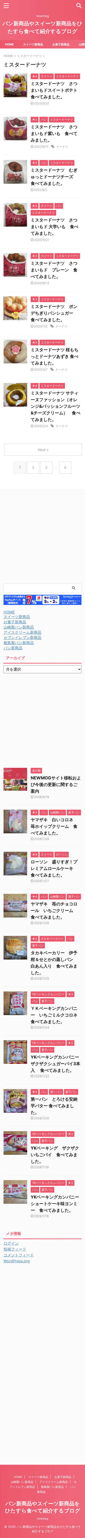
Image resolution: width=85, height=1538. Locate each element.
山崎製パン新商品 (19, 627)
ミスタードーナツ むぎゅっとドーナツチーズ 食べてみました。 (54, 177)
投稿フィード (15, 1249)
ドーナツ (62, 146)
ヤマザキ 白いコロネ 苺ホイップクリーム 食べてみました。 (54, 826)
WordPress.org (17, 1261)
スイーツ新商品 (33, 44)
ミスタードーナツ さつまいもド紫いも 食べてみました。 (54, 133)
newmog (42, 1518)
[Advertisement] (42, 536)
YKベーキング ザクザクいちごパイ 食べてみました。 (55, 1155)
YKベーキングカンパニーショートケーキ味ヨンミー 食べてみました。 (55, 1204)
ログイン (11, 1243)
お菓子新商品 (60, 44)
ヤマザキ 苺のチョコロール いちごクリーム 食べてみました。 (54, 910)
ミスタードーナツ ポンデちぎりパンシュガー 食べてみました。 (54, 313)
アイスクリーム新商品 (22, 632)
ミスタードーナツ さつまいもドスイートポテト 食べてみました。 (56, 90)
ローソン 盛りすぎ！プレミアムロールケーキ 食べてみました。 (54, 868)
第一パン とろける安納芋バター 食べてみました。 (54, 1106)
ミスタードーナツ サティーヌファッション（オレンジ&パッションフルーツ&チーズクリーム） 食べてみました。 (55, 406)
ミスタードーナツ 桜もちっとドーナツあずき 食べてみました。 (54, 356)
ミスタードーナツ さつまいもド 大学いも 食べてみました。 (54, 226)
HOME (9, 44)
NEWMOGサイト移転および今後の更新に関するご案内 (56, 784)
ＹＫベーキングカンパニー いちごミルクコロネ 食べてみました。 (56, 1015)
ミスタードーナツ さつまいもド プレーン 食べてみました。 (54, 270)
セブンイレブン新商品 (22, 637)
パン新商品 (13, 648)
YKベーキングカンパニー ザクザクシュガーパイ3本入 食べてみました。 (57, 1064)
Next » (43, 449)
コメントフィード (19, 1255)
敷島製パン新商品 (19, 642)
